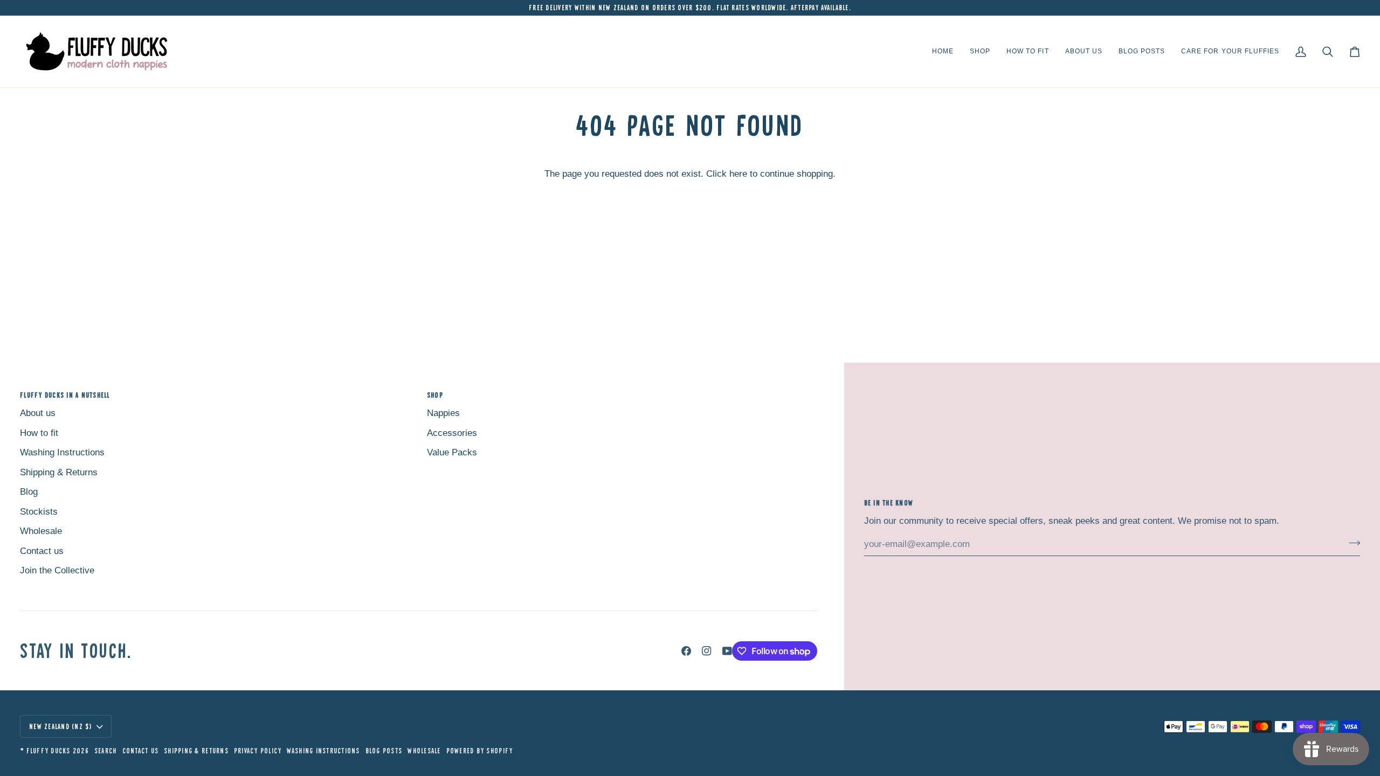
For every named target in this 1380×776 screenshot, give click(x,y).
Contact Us (140, 750)
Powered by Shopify (479, 750)
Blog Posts (384, 750)
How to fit (39, 433)
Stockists (39, 512)
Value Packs (452, 452)
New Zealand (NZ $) (60, 726)
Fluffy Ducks (48, 750)
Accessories (452, 433)
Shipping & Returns (59, 472)
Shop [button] (435, 395)
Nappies (443, 413)
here (738, 174)
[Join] (1351, 542)
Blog (29, 492)
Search (105, 750)
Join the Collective (57, 570)
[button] (980, 51)
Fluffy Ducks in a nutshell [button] (65, 395)
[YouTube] (727, 651)
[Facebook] (686, 651)
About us (38, 413)
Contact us (42, 551)
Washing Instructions (62, 452)
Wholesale (41, 531)
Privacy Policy (258, 750)
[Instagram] (707, 651)
